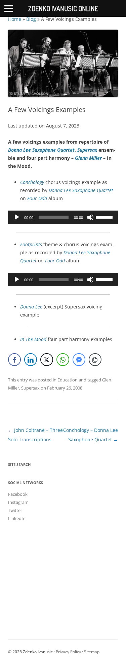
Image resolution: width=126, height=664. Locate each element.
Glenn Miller (88, 158)
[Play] (16, 217)
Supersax (87, 150)
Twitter (15, 510)
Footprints (31, 244)
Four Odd (55, 260)
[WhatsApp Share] (62, 359)
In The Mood (33, 339)
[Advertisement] (63, 574)
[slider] (105, 217)
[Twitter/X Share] (46, 359)
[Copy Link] (95, 359)
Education (67, 380)
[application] (63, 217)
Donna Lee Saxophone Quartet (41, 150)
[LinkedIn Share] (30, 359)
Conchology (32, 182)
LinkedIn (17, 518)
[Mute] (90, 217)
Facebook (18, 494)
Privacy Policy (68, 652)
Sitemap (91, 652)
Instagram (18, 502)
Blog (31, 19)
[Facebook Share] (14, 359)
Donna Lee (31, 306)
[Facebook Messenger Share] (79, 359)
